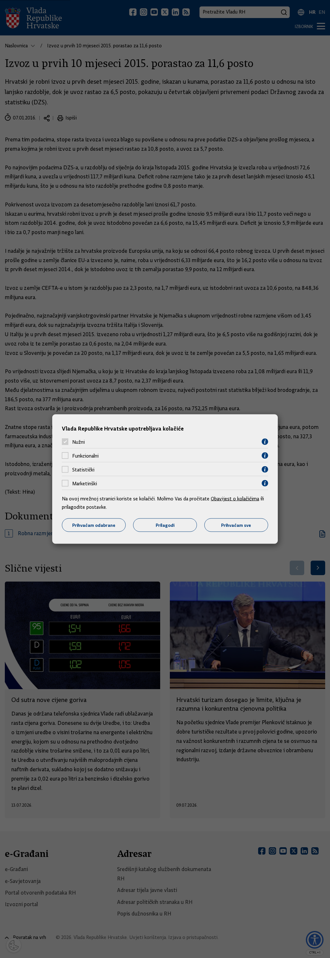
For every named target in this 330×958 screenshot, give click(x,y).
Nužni (78, 442)
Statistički (83, 469)
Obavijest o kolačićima (235, 499)
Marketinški (84, 483)
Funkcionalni (85, 456)
